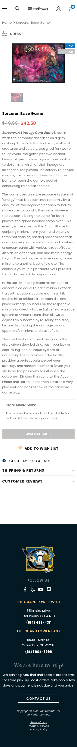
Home (7, 22)
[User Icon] (58, 8)
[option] (38, 63)
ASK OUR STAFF (42, 461)
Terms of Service (38, 726)
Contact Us (38, 698)
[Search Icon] (17, 8)
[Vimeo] (33, 589)
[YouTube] (41, 589)
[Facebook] (25, 589)
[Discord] (49, 589)
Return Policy (38, 722)
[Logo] (38, 8)
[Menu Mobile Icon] (4, 8)
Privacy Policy (38, 729)
